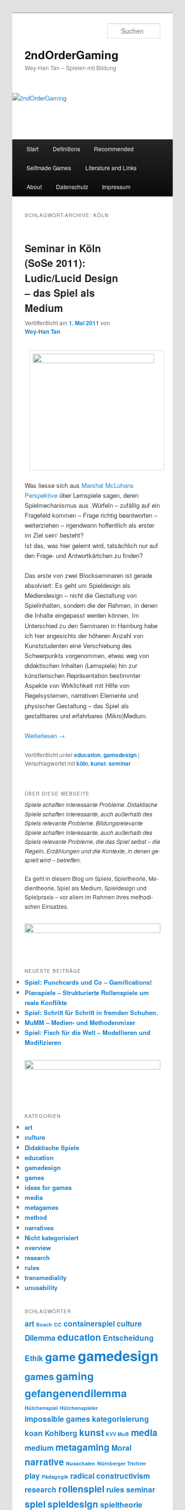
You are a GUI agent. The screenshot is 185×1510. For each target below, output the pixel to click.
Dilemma (40, 1337)
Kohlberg (61, 1433)
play (32, 1475)
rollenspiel (81, 1488)
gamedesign (120, 754)
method (36, 1217)
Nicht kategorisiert (51, 1237)
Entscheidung (128, 1337)
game (60, 1356)
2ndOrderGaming (72, 54)
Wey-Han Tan (42, 331)
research (37, 1257)
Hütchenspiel (41, 1407)
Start (32, 149)
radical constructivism (110, 1475)
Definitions (66, 149)
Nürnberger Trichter (121, 1463)
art (28, 1127)
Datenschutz (72, 187)
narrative (44, 1461)
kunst (98, 763)
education (87, 754)
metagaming (83, 1447)
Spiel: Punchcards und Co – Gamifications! (88, 982)
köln (82, 763)
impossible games (57, 1418)
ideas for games (48, 1187)
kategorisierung (120, 1418)
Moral (121, 1447)
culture (35, 1137)
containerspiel (89, 1323)
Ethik (34, 1358)
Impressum (116, 187)
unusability (41, 1287)
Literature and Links (111, 168)
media (34, 1197)
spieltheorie (121, 1504)
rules (32, 1267)
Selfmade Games (49, 168)
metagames (41, 1207)
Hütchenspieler (79, 1407)
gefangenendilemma (76, 1392)
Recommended (114, 149)
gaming (75, 1375)
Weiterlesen (45, 735)
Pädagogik (55, 1476)
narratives (39, 1227)
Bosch (44, 1324)
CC (58, 1324)
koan (34, 1433)
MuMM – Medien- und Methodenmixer (80, 1022)
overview (38, 1247)
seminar (120, 763)
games (34, 1177)
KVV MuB (117, 1433)
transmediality (45, 1277)
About (34, 187)
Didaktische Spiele (52, 1147)
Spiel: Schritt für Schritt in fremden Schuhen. (91, 1012)
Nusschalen (80, 1463)
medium (39, 1447)
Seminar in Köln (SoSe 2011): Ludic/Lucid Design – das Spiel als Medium (71, 278)
